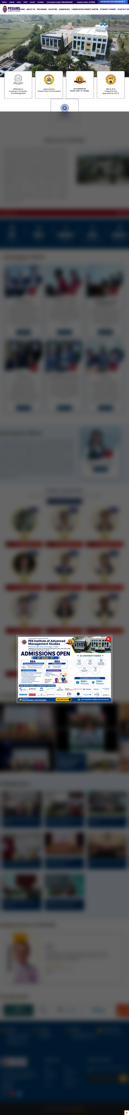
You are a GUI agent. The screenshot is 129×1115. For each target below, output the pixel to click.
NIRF (25, 2)
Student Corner (108, 9)
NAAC (4, 2)
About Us (30, 9)
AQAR (11, 2)
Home (22, 9)
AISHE (32, 2)
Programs (42, 9)
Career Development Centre (84, 9)
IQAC (19, 2)
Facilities (52, 9)
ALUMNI (40, 2)
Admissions (64, 9)
